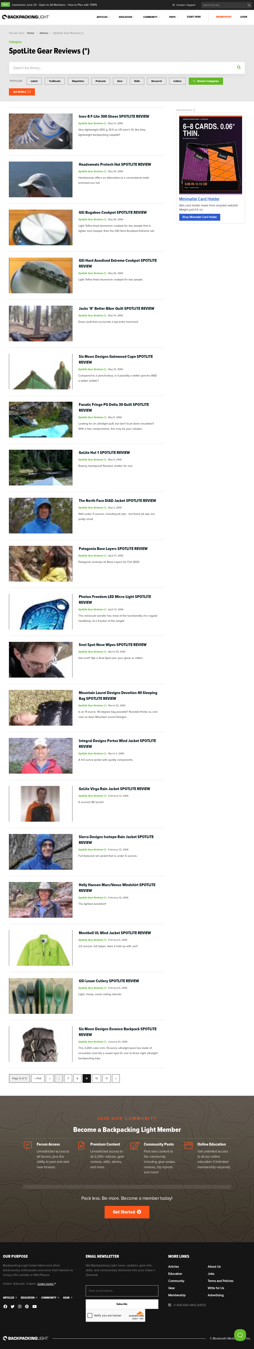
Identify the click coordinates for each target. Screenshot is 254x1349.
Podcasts (101, 81)
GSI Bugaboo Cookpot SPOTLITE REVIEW (113, 212)
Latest (34, 81)
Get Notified (20, 91)
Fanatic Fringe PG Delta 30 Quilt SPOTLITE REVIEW (114, 407)
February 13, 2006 (118, 795)
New (5, 4)
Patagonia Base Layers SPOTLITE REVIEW (113, 548)
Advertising (216, 1295)
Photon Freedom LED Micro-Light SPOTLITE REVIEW (115, 599)
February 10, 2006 (118, 897)
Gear (120, 81)
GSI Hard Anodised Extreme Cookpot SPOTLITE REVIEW (118, 263)
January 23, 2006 (117, 1041)
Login (243, 16)
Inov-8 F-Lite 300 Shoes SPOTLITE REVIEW (114, 116)
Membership (224, 16)
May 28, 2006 (115, 219)
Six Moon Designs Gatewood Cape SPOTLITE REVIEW (116, 359)
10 (96, 1078)
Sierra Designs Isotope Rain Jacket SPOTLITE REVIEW (116, 839)
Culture (177, 81)
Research (156, 81)
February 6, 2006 (117, 940)
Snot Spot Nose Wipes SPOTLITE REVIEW (112, 644)
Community (150, 17)
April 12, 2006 (115, 609)
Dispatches (78, 81)
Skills (137, 81)
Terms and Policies (220, 1281)
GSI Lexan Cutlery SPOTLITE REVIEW (109, 980)
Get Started (124, 1212)
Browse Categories (208, 81)
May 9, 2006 (115, 417)
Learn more (46, 1284)
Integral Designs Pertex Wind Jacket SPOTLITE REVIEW (117, 743)
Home (30, 33)
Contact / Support (185, 5)
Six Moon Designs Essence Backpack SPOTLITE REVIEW (118, 1031)
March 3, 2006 (116, 753)
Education (125, 17)
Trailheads (55, 81)
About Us (214, 1267)
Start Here (194, 16)
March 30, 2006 (116, 651)
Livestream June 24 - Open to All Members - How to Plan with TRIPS (54, 5)
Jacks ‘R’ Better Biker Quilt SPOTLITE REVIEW (116, 308)
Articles (102, 17)
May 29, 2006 (115, 171)
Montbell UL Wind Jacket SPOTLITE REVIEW (115, 932)
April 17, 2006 (115, 555)
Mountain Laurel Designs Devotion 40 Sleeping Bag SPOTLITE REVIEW (118, 695)
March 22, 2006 (116, 705)
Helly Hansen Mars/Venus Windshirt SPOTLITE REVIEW (117, 887)
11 (107, 1078)
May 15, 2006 (115, 369)
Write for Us (216, 1288)
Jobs (211, 1274)
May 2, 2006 (115, 507)
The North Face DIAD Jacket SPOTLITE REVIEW (117, 500)
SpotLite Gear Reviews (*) (92, 123)
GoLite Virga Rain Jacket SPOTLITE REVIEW (114, 788)
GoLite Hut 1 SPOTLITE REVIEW (104, 452)
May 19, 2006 (115, 315)
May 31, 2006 (115, 123)
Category (15, 42)
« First (38, 1078)
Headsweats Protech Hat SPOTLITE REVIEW (115, 164)
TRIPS (172, 17)
